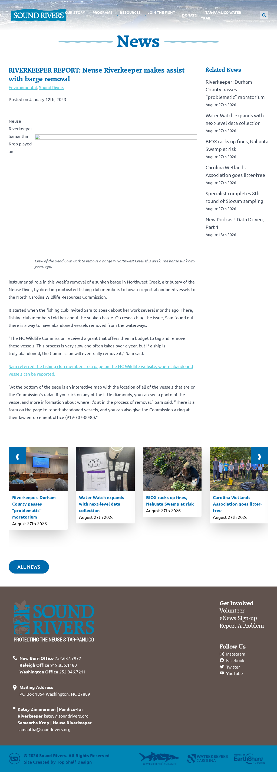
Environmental (23, 87)
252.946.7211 (52, 671)
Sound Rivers (51, 87)
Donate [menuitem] (189, 15)
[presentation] (17, 455)
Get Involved (236, 603)
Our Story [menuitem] (75, 12)
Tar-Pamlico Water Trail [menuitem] (221, 15)
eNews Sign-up (238, 618)
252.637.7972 (50, 658)
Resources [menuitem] (130, 12)
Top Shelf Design (74, 762)
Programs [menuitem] (103, 12)
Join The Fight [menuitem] (161, 12)
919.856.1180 (48, 664)
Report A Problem (242, 626)
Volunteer (232, 610)
